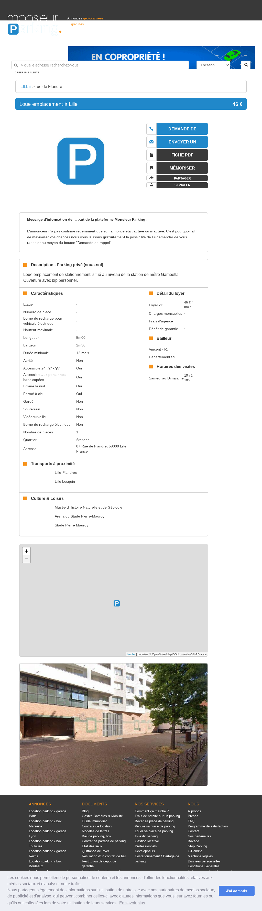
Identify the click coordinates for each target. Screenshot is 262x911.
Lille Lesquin (65, 481)
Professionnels (168, 40)
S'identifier (190, 40)
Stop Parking (197, 846)
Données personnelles (204, 861)
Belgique (234, 40)
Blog (85, 811)
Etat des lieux (92, 846)
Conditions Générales (204, 866)
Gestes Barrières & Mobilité (102, 816)
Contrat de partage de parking (104, 841)
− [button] (26, 559)
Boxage (193, 841)
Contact (193, 831)
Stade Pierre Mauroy (71, 525)
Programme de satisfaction (208, 826)
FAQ (191, 821)
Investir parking (146, 836)
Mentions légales (200, 856)
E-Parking (195, 851)
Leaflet (131, 654)
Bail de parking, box (96, 836)
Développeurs (145, 851)
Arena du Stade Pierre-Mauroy (79, 516)
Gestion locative (147, 841)
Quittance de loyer (95, 851)
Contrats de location (97, 826)
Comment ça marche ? (152, 811)
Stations (82, 440)
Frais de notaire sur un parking (157, 816)
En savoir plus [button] (132, 903)
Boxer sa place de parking (154, 821)
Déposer (206, 40)
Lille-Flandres (66, 472)
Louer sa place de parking (154, 831)
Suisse (249, 40)
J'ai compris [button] (236, 891)
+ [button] (26, 551)
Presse (193, 816)
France (220, 40)
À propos (194, 811)
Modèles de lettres (95, 831)
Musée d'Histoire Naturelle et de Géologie (88, 507)
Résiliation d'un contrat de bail (104, 856)
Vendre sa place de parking (155, 826)
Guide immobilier (94, 821)
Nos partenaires (199, 836)
